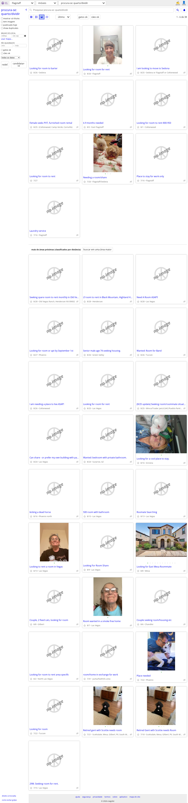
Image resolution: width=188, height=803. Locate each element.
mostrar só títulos (11, 18)
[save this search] (184, 10)
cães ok (6, 53)
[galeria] (41, 17)
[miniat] (36, 17)
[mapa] (47, 17)
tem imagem (9, 21)
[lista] (31, 17)
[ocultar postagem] (77, 72)
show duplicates (10, 28)
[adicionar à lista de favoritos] (31, 72)
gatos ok (7, 50)
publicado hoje (10, 25)
